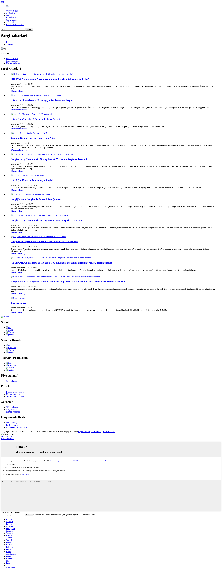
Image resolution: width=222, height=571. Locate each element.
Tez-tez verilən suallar (15, 396)
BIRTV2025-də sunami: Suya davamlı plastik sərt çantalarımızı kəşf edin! (50, 79)
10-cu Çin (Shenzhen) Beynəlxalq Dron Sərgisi (35, 119)
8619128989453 (7, 438)
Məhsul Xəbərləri (13, 63)
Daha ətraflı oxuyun (19, 91)
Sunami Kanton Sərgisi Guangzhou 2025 (33, 138)
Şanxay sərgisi (18, 303)
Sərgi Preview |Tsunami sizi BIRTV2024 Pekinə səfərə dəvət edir (44, 241)
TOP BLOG (96, 432)
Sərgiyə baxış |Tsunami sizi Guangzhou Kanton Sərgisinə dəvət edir (46, 220)
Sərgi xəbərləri (12, 61)
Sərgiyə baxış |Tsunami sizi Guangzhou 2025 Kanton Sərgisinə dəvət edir (49, 159)
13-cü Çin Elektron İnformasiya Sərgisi (32, 180)
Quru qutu (10, 15)
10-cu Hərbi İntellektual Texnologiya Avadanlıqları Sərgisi (42, 100)
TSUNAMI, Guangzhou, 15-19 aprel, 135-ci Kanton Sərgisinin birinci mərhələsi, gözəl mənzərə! (61, 262)
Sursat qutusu (11, 20)
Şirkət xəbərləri (12, 58)
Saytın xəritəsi (84, 432)
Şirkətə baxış (11, 381)
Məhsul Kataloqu (13, 394)
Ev (7, 42)
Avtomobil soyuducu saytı (16, 427)
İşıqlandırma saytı (13, 425)
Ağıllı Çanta (11, 13)
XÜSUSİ (10, 22)
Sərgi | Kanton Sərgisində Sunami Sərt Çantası (36, 199)
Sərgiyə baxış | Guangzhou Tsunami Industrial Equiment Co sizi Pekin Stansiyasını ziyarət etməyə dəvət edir (68, 281)
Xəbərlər (9, 44)
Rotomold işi (11, 18)
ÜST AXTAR (109, 432)
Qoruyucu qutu (12, 11)
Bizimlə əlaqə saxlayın (15, 25)
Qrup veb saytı (12, 423)
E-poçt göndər (7, 436)
